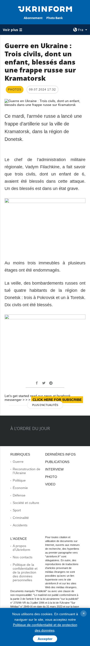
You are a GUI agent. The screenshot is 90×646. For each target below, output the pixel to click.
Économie (20, 488)
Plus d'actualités (45, 405)
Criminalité (21, 518)
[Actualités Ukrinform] (45, 8)
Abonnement (33, 18)
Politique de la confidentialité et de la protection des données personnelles (25, 572)
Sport (17, 510)
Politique (19, 480)
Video (50, 484)
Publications (57, 462)
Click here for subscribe (57, 400)
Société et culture (26, 503)
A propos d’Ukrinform (21, 548)
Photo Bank (54, 18)
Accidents (20, 525)
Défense (19, 495)
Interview (54, 469)
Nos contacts (22, 557)
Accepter (45, 639)
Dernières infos (60, 454)
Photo (51, 477)
